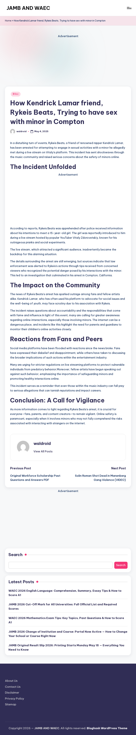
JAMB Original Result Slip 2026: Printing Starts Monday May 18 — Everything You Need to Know (66, 647)
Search (15, 554)
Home (8, 20)
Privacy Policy (14, 698)
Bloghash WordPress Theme (107, 728)
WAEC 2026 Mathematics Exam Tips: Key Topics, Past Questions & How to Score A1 (66, 620)
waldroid (42, 443)
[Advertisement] (68, 62)
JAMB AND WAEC (28, 8)
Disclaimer (12, 692)
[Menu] (129, 8)
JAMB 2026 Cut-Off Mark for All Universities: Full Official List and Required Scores (62, 607)
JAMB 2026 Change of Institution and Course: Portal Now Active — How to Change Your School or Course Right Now (67, 634)
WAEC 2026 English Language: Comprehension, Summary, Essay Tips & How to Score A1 (64, 593)
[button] (43, 451)
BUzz (16, 94)
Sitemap (10, 704)
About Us (11, 681)
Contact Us (13, 687)
